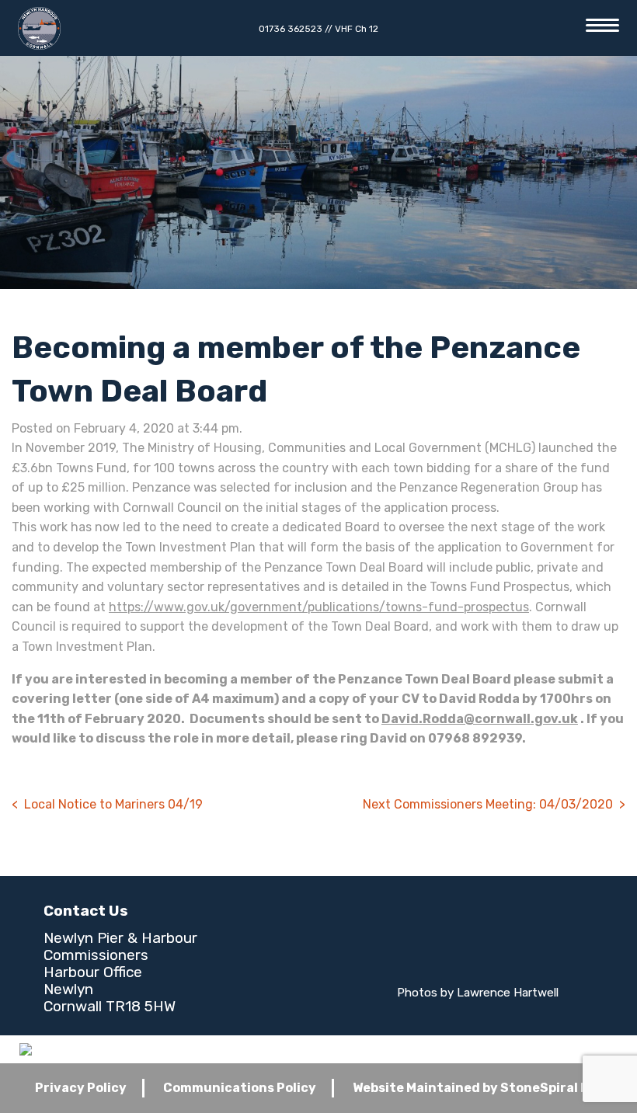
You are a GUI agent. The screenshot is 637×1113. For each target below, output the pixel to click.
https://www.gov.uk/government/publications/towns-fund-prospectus (319, 607)
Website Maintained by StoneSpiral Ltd (478, 1087)
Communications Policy (239, 1087)
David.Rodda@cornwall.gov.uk (479, 718)
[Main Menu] (602, 25)
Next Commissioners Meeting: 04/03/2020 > (494, 804)
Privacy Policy (81, 1087)
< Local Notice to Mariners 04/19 (107, 804)
